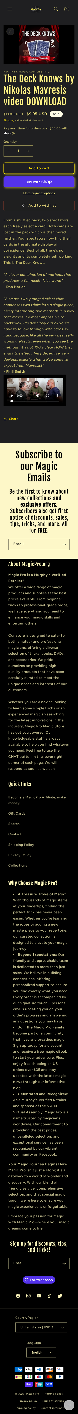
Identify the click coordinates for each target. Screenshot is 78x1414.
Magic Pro (32, 1393)
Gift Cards (16, 813)
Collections (17, 865)
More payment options (39, 193)
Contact (15, 834)
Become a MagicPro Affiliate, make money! (37, 800)
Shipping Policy (21, 845)
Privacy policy (28, 1400)
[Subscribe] (64, 544)
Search (14, 824)
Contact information (54, 1407)
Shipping (9, 120)
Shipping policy (25, 1407)
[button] (9, 9)
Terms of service (53, 1400)
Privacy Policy (20, 855)
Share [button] (14, 419)
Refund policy (54, 1393)
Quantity (10, 141)
